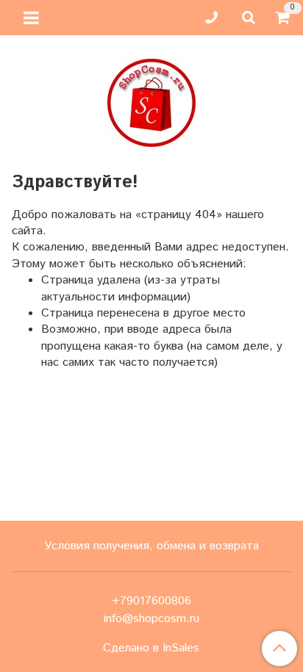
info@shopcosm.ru (151, 618)
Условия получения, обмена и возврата (151, 546)
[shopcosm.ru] (151, 99)
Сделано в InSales (151, 648)
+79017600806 (151, 601)
